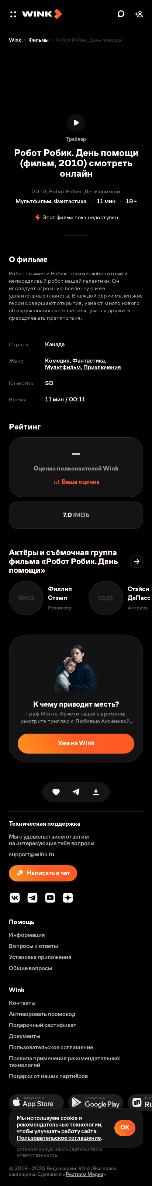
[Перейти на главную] (68, 14)
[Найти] (121, 14)
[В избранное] (56, 792)
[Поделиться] (76, 792)
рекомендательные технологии (59, 1124)
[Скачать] (95, 792)
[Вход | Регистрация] (138, 14)
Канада (55, 344)
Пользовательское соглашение (59, 1138)
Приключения (102, 367)
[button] (14, 14)
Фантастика (88, 360)
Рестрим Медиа (84, 1174)
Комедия (57, 360)
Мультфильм (63, 367)
